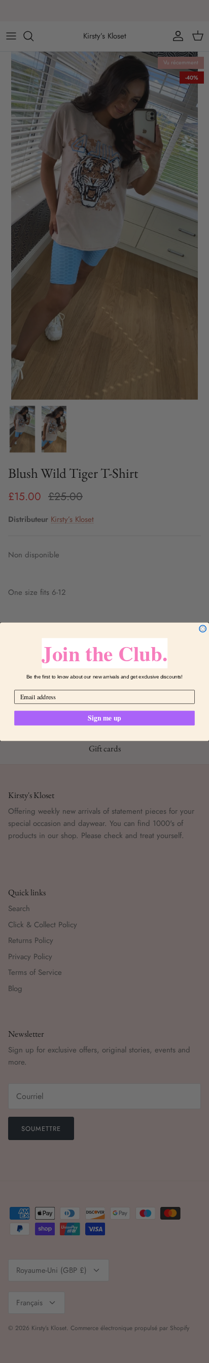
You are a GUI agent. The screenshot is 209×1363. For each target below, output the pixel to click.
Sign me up (104, 717)
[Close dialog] (202, 628)
